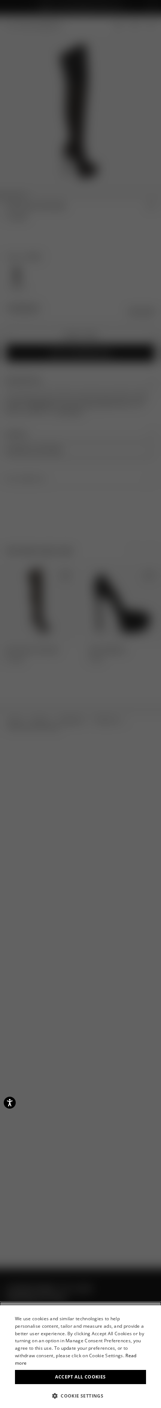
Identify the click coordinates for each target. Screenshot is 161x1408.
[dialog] (80, 1356)
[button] (80, 1395)
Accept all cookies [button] (80, 1377)
